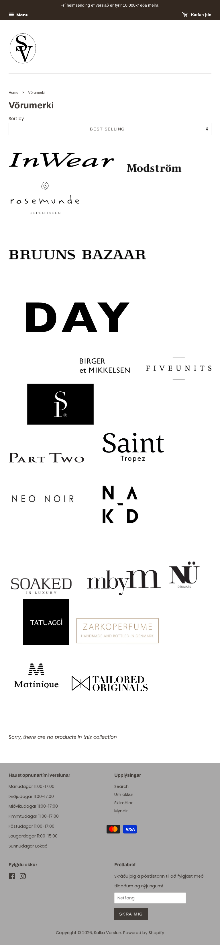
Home (13, 92)
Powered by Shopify (143, 933)
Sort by (16, 119)
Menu (22, 14)
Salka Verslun (107, 933)
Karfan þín (200, 14)
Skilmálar (123, 803)
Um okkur (123, 794)
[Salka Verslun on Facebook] (12, 877)
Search (121, 786)
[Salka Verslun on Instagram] (22, 877)
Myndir (121, 811)
